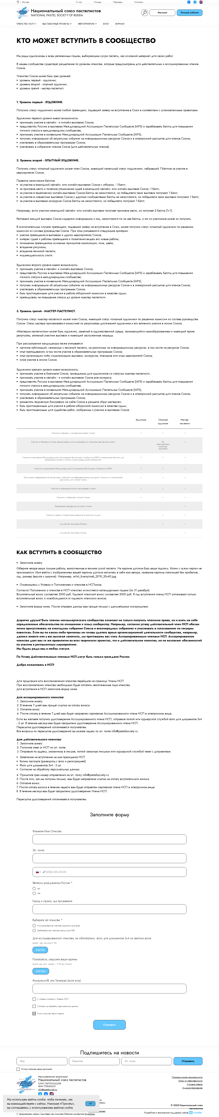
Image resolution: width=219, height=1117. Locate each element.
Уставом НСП (62, 999)
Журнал (119, 23)
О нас (79, 2)
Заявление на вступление (36, 757)
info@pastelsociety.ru (124, 731)
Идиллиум (90, 1114)
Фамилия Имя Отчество (47, 831)
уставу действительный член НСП (164, 624)
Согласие (26, 769)
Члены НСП (116, 681)
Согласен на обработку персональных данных (57, 1006)
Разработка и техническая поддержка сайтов (166, 1112)
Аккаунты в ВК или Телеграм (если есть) (57, 980)
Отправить (188, 1061)
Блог (106, 23)
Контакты (139, 2)
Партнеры (117, 2)
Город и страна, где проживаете (52, 901)
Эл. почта (38, 850)
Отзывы (97, 2)
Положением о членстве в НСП (74, 585)
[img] (201, 2)
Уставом (46, 585)
